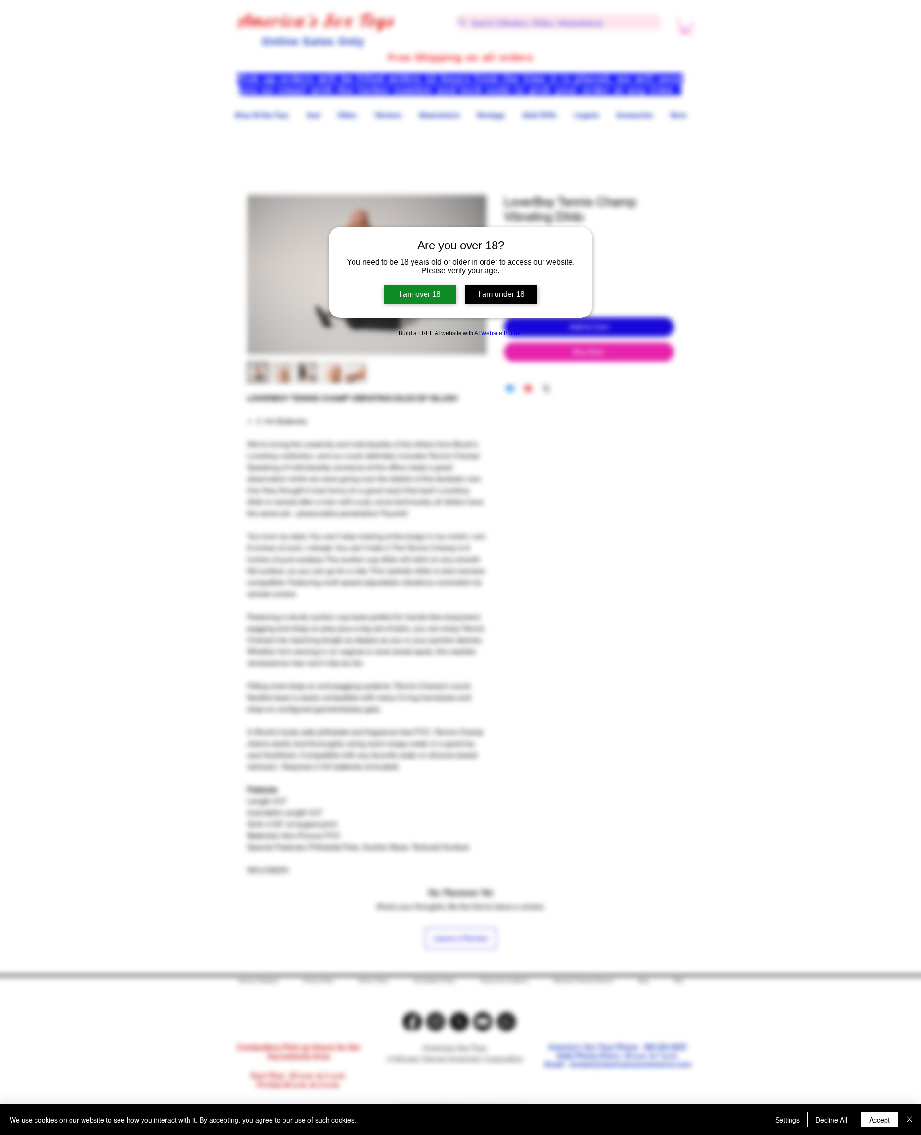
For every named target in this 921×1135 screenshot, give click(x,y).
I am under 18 (501, 294)
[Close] (909, 1119)
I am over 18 (420, 294)
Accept (879, 1119)
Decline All (831, 1119)
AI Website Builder (498, 333)
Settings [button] (787, 1119)
